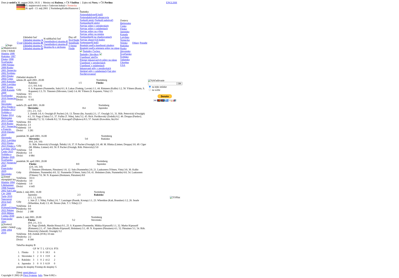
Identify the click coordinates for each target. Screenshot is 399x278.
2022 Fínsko (7, 143)
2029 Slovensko (6, 172)
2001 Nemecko (8, 70)
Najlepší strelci (87, 20)
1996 (3, 230)
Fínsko (123, 29)
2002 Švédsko (8, 73)
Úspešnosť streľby (89, 57)
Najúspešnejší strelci (90, 23)
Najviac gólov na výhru (91, 31)
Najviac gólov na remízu (92, 34)
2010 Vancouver (6, 197)
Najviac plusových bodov (92, 39)
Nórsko (123, 43)
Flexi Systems (30, 275)
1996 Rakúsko (8, 55)
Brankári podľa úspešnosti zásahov (97, 45)
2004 (9, 230)
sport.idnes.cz (29, 272)
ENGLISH (171, 2)
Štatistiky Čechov (91, 51)
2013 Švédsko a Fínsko (8, 112)
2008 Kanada (7, 90)
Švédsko (124, 57)
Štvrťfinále (74, 40)
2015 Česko (7, 120)
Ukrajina (124, 62)
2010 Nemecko (8, 98)
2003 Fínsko (7, 76)
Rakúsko (124, 45)
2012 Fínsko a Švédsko (8, 108)
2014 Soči (6, 202)
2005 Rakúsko (8, 81)
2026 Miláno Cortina (7, 214)
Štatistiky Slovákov (89, 54)
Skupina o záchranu (55, 47)
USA (122, 65)
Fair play (111, 71)
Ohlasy (135, 43)
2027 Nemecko (8, 162)
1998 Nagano (8, 188)
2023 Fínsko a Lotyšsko (8, 147)
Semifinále (74, 43)
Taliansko (125, 59)
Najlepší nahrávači (104, 20)
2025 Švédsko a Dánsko (7, 154)
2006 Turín (6, 195)
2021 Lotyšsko (8, 140)
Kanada (124, 34)
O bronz (73, 45)
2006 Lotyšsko (8, 84)
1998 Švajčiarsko (7, 60)
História (5, 53)
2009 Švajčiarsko (7, 94)
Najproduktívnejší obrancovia (94, 17)
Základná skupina (33, 40)
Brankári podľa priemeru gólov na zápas (100, 48)
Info (40, 275)
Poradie (143, 43)
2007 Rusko (7, 87)
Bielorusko (125, 23)
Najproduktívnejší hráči (91, 14)
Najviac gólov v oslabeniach (94, 28)
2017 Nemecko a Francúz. (8, 127)
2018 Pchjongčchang (8, 206)
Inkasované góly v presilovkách (95, 68)
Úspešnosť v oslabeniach (92, 65)
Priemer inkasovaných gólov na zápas (98, 60)
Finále (72, 48)
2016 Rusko (7, 123)
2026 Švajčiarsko (7, 158)
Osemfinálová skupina (56, 41)
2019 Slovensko (6, 136)
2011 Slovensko (6, 102)
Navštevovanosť (88, 74)
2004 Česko (7, 78)
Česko (123, 26)
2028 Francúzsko (7, 167)
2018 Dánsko (7, 132)
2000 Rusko (7, 67)
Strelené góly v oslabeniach (93, 71)
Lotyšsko (124, 37)
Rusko (123, 48)
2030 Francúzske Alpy (7, 219)
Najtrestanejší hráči (89, 42)
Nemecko (125, 40)
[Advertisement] (160, 151)
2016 (3, 232)
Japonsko (124, 31)
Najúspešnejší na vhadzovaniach (96, 37)
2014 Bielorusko (7, 116)
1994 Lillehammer (8, 183)
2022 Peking (7, 210)
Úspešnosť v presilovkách (92, 62)
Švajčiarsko (126, 54)
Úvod (19, 43)
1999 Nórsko (7, 64)
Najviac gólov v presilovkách (94, 25)
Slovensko (125, 51)
